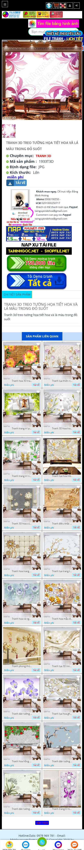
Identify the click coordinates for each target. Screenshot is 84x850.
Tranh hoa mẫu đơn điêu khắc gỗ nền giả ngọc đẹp (62, 618)
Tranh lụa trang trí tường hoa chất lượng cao (62, 571)
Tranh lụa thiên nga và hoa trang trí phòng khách (62, 380)
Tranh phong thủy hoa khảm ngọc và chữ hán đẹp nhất (22, 666)
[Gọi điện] (42, 843)
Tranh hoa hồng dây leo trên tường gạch (22, 761)
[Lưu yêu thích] (38, 344)
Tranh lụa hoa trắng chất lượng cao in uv (62, 476)
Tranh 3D (43, 156)
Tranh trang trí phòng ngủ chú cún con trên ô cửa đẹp (22, 428)
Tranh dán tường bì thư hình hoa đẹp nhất (22, 809)
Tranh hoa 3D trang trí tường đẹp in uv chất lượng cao (22, 380)
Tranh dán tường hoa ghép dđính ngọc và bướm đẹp (62, 761)
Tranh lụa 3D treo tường (62, 666)
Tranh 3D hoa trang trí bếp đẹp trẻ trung (62, 428)
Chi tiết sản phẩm (17, 294)
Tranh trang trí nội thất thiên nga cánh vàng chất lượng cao (22, 476)
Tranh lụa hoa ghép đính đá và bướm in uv (62, 713)
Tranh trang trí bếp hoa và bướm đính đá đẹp (62, 809)
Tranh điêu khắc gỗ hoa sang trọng (62, 523)
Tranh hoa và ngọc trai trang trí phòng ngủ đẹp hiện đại (22, 618)
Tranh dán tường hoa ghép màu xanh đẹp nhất (22, 713)
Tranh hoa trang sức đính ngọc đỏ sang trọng (22, 571)
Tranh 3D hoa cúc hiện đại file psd (22, 523)
